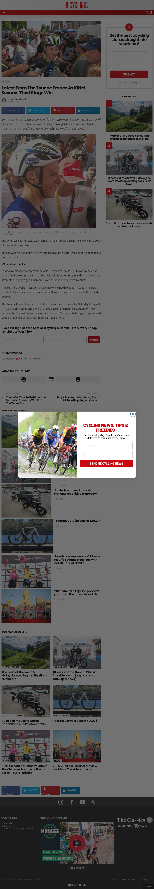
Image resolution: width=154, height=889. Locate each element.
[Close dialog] (133, 414)
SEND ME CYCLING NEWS (106, 463)
